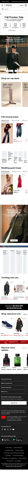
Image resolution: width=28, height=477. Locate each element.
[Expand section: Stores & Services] (14, 387)
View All (25, 314)
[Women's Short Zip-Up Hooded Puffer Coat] (19, 324)
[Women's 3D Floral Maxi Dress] (19, 181)
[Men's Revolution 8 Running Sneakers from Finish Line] (7, 324)
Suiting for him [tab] (16, 171)
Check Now (18, 420)
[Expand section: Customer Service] (14, 379)
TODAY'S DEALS (5, 1)
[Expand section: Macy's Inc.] (14, 392)
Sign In (21, 5)
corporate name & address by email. (14, 466)
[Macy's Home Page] (8, 5)
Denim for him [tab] (16, 120)
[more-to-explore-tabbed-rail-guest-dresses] (7, 184)
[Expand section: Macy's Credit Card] (14, 383)
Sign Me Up (14, 403)
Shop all (9, 158)
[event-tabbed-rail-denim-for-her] (7, 133)
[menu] (2, 5)
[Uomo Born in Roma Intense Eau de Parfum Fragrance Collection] (6, 360)
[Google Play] (17, 439)
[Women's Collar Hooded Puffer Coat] (7, 288)
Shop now (14, 240)
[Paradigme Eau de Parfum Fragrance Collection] (17, 360)
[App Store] (6, 439)
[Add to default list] (24, 125)
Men (18, 70)
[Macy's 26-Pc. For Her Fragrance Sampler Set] (19, 288)
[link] (19, 140)
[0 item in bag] (26, 5)
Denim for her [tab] (5, 120)
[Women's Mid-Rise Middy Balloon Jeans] (19, 130)
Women (9, 70)
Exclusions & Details (11, 420)
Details (19, 20)
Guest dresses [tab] (5, 171)
